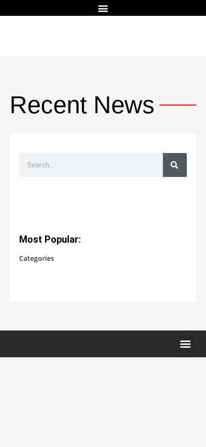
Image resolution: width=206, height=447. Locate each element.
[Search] (175, 165)
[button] (103, 8)
